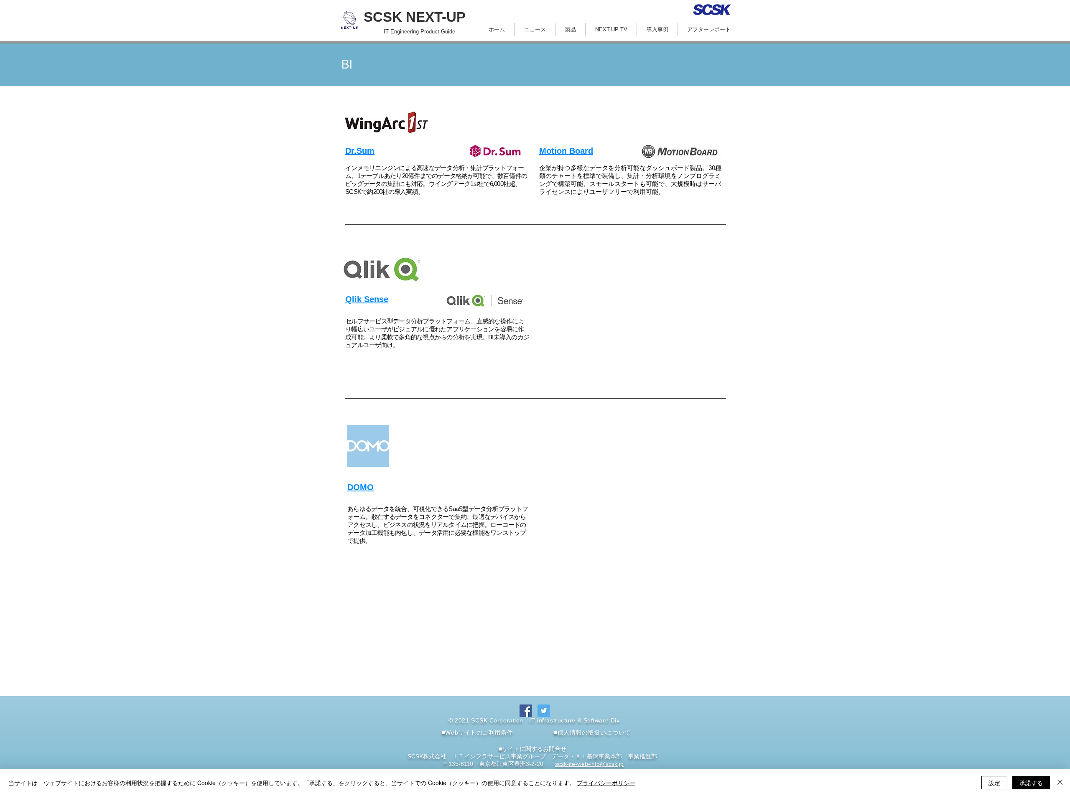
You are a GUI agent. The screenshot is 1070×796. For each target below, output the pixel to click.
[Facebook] (526, 710)
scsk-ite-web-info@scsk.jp (589, 763)
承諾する (1031, 782)
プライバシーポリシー (606, 782)
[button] (570, 29)
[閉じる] (1060, 782)
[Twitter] (544, 710)
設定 (994, 782)
